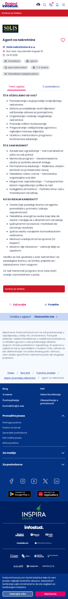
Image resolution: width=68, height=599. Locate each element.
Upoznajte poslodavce (15, 432)
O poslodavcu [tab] (51, 86)
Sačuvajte (19, 304)
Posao (11, 372)
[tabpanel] (34, 186)
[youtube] (34, 481)
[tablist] (34, 86)
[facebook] (11, 481)
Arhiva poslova (11, 443)
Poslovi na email (11, 427)
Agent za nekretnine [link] (53, 378)
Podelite (53, 304)
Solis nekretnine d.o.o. (21, 47)
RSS (42, 388)
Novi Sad (25, 372)
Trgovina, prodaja (45, 372)
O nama (7, 394)
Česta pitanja (11, 400)
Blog (5, 388)
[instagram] (23, 481)
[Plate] (51, 5)
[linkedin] (56, 481)
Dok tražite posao (12, 437)
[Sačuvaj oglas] (62, 40)
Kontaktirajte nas (13, 406)
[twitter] (45, 481)
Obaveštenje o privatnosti (49, 402)
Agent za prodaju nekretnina (19, 378)
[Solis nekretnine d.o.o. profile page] (10, 28)
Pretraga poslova (12, 422)
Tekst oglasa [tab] (16, 86)
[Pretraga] (44, 5)
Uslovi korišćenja (50, 394)
